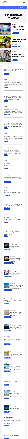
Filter (21, 7)
